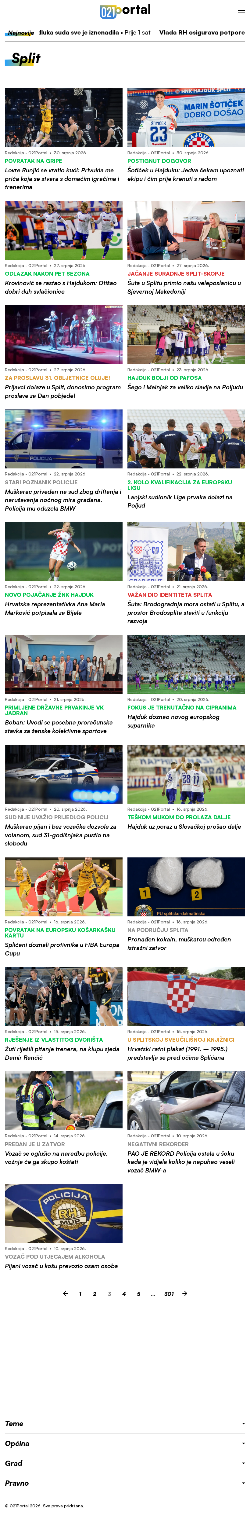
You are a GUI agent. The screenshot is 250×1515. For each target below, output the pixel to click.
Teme (14, 1423)
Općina (17, 1443)
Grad (13, 1463)
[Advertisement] (125, 1360)
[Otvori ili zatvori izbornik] (241, 11)
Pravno (17, 1482)
